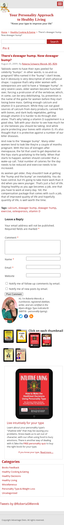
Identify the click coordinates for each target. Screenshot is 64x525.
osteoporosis (20, 211)
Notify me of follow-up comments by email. (34, 283)
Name (9, 259)
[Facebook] (26, 316)
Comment (11, 237)
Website (9, 276)
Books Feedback (10, 467)
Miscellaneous (9, 484)
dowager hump (47, 208)
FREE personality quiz (34, 443)
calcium (12, 208)
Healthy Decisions (11, 476)
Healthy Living (9, 480)
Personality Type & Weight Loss (18, 488)
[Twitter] (21, 316)
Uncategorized (9, 493)
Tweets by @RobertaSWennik (19, 504)
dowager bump (27, 208)
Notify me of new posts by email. (28, 289)
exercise (6, 211)
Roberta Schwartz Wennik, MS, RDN (39, 63)
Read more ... (46, 452)
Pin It (6, 48)
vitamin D (34, 211)
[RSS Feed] (31, 316)
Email (9, 267)
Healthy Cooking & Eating (22, 32)
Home (4, 32)
